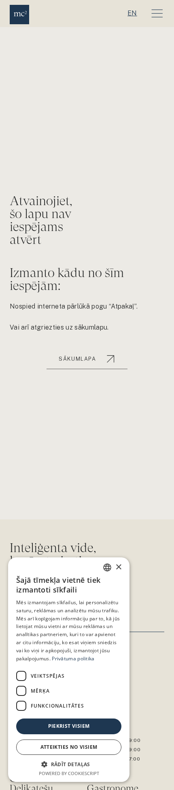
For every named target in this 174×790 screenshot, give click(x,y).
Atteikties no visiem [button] (69, 747)
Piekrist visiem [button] (69, 726)
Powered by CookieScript (69, 773)
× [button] (118, 567)
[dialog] (68, 669)
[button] (68, 764)
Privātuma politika (73, 658)
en (132, 13)
